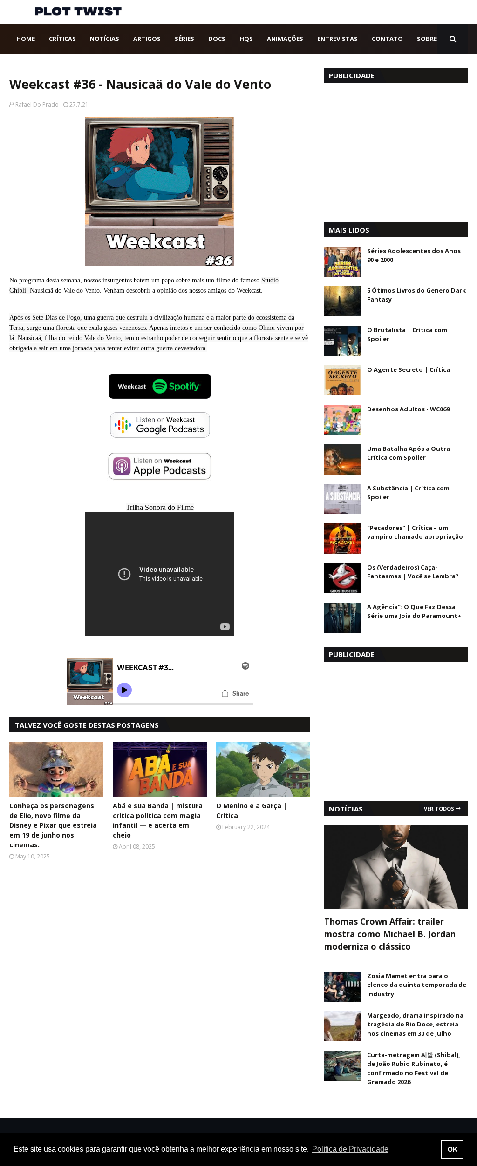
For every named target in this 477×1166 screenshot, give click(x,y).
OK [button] (452, 1149)
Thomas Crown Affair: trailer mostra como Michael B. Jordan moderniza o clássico (390, 934)
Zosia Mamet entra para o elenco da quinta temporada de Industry (416, 985)
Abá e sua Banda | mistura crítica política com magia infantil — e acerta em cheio (158, 820)
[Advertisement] (396, 150)
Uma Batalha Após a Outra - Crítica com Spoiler (410, 453)
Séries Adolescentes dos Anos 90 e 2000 (414, 255)
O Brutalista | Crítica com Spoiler (407, 334)
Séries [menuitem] (184, 38)
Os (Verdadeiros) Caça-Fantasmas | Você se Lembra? (413, 572)
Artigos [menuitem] (147, 38)
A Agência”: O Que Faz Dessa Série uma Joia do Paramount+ (414, 611)
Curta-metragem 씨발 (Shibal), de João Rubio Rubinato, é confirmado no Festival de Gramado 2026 (413, 1068)
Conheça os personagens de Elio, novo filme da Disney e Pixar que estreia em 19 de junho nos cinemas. (53, 825)
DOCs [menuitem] (216, 38)
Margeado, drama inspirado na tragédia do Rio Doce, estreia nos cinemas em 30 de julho (415, 1024)
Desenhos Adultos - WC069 (408, 409)
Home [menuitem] (25, 38)
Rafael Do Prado (37, 104)
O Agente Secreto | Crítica (408, 369)
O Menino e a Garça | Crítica (251, 810)
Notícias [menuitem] (104, 38)
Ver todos (439, 808)
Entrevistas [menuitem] (337, 38)
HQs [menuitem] (246, 38)
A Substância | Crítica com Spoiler (408, 493)
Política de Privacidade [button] (350, 1149)
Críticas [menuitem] (62, 38)
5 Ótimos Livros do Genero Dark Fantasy (416, 295)
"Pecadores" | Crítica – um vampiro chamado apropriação (415, 532)
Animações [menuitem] (285, 38)
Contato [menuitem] (387, 38)
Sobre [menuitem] (427, 38)
